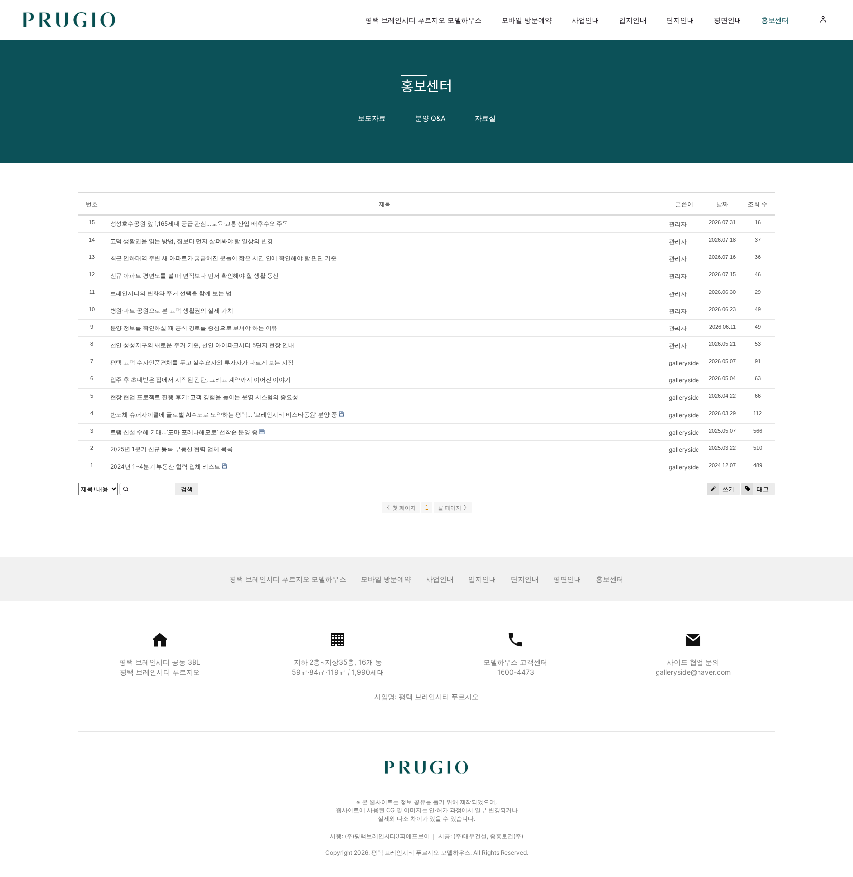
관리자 (678, 224)
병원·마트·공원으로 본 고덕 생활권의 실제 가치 (171, 310)
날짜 (722, 204)
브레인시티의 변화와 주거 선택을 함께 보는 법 (171, 293)
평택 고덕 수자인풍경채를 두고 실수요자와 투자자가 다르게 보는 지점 (202, 362)
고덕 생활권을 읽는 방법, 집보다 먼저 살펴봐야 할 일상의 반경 (191, 241)
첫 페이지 (403, 508)
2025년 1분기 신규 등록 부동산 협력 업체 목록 (171, 449)
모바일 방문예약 (527, 20)
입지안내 (633, 20)
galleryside (684, 362)
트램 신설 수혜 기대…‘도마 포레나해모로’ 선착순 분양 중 (184, 432)
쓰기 (727, 489)
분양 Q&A (430, 118)
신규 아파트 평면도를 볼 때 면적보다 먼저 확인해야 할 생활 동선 (194, 275)
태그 (762, 489)
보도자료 (372, 118)
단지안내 (680, 20)
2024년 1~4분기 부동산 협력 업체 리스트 (165, 466)
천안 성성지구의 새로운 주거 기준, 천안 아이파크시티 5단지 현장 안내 (202, 345)
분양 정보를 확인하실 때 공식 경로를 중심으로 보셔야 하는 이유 (193, 327)
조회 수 (757, 204)
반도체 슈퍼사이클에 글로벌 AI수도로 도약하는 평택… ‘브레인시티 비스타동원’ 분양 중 (223, 414)
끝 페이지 (450, 508)
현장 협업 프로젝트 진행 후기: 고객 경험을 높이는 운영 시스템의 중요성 (204, 397)
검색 (187, 489)
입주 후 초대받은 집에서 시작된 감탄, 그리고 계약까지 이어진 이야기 (200, 379)
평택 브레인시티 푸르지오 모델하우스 (423, 20)
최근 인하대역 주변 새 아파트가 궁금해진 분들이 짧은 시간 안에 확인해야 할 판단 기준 (223, 258)
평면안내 (727, 20)
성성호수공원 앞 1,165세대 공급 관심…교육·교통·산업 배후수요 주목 (199, 223)
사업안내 (585, 20)
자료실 (485, 118)
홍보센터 (775, 20)
